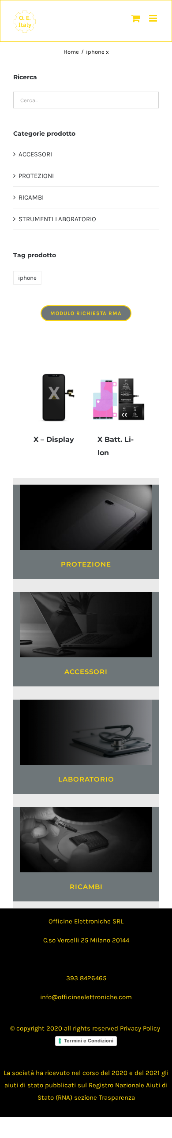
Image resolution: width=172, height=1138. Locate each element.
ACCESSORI (35, 154)
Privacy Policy (140, 1028)
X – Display (54, 439)
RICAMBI (31, 197)
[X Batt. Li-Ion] (118, 397)
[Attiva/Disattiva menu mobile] (153, 18)
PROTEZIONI (36, 176)
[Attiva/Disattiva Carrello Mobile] (135, 18)
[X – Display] (54, 397)
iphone (27, 277)
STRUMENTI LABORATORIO (57, 219)
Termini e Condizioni (88, 1041)
